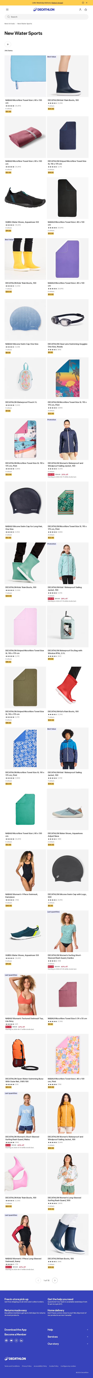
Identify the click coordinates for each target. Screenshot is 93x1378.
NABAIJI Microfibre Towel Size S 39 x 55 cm (67, 1018)
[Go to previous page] (38, 1280)
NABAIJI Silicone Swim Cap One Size (21, 344)
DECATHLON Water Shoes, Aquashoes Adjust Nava (65, 834)
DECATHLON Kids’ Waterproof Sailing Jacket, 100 (65, 588)
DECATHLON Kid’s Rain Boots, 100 (63, 711)
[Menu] (7, 9)
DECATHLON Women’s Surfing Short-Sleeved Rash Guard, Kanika (64, 956)
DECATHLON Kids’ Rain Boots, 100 (63, 100)
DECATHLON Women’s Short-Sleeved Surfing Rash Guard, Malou (22, 1138)
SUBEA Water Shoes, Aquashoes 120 (22, 222)
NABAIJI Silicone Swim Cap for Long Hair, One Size (24, 527)
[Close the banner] (86, 3)
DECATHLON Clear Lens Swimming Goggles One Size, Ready (68, 345)
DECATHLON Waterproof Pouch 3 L (21, 402)
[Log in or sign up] (80, 9)
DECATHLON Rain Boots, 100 (61, 1258)
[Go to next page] (55, 1280)
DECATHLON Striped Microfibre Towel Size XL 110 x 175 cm (67, 162)
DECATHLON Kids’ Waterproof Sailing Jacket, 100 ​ (65, 773)
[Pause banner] (83, 3)
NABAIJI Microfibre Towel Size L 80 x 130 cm (23, 101)
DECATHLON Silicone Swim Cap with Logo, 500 (67, 895)
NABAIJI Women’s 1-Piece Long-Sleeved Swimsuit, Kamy (23, 1259)
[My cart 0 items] (85, 9)
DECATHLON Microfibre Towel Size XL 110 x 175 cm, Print (67, 403)
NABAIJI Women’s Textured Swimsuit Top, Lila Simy (24, 1019)
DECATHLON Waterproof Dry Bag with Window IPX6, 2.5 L (65, 651)
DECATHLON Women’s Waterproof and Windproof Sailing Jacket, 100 (66, 464)
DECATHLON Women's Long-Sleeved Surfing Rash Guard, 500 (65, 1199)
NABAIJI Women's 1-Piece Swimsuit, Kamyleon (21, 895)
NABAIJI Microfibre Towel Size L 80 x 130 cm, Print (66, 1080)
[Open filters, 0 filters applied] (8, 44)
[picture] (25, 76)
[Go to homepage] (43, 9)
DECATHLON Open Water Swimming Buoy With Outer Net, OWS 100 (24, 1080)
